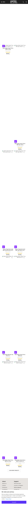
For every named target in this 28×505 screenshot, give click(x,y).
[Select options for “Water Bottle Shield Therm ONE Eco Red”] (3, 46)
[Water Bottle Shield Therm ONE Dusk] (20, 305)
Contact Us (16, 489)
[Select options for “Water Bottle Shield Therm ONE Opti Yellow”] (15, 141)
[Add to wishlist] (12, 47)
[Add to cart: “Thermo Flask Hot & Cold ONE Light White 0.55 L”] (15, 247)
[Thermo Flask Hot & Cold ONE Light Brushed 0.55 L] (8, 199)
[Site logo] (14, 1)
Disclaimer (4, 487)
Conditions (4, 489)
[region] (14, 497)
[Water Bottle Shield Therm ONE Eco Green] (8, 410)
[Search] (26, 2)
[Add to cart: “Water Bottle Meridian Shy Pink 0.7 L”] (3, 352)
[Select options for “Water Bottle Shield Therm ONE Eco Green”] (3, 457)
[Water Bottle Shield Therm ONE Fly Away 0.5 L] (20, 410)
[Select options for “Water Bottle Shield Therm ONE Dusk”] (15, 352)
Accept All (14, 502)
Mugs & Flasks (8, 50)
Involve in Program (18, 485)
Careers (4, 485)
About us (4, 483)
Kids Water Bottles (18, 462)
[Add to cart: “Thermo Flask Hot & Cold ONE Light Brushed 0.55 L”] (3, 247)
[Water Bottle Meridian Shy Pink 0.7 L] (8, 305)
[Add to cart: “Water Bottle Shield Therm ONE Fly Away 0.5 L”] (15, 457)
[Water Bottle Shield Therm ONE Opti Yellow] (20, 94)
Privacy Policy (8, 498)
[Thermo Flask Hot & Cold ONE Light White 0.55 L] (20, 199)
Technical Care (17, 483)
